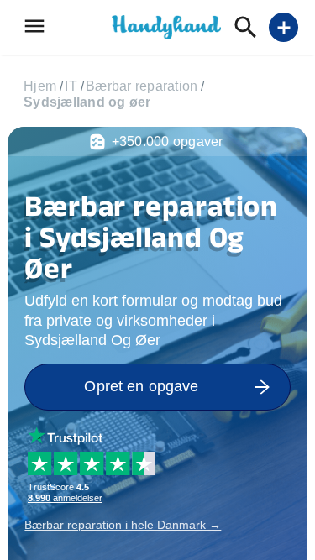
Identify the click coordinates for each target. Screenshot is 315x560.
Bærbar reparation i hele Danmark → (122, 524)
